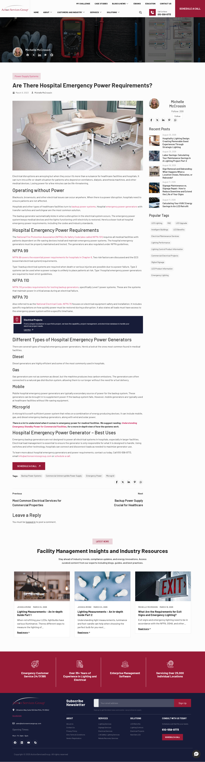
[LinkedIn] (129, 482)
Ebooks (137, 3)
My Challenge (83, 3)
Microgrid (110, 476)
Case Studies (101, 3)
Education (150, 3)
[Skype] (35, 742)
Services (94, 12)
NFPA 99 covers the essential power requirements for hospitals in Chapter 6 (52, 257)
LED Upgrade (181, 223)
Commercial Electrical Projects (164, 255)
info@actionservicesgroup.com (34, 456)
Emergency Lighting (160, 275)
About (46, 12)
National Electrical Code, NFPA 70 (54, 303)
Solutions (112, 12)
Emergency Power (94, 476)
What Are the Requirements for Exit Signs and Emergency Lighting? (160, 613)
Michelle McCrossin (38, 50)
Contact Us (165, 3)
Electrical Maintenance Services (165, 236)
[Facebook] (117, 482)
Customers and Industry (69, 12)
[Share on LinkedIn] (39, 55)
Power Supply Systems (26, 76)
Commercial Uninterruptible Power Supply (64, 476)
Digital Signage (157, 262)
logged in (31, 521)
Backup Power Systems (31, 476)
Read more (22, 632)
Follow (177, 116)
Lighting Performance (160, 242)
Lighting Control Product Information (167, 249)
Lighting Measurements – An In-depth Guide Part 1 (40, 613)
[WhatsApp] (141, 482)
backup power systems (84, 206)
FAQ (169, 223)
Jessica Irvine (24, 607)
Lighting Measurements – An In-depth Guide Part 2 (100, 613)
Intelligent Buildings (159, 229)
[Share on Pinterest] (45, 55)
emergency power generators (121, 206)
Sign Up (183, 703)
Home (36, 12)
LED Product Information (162, 268)
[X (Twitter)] (123, 482)
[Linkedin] (21, 742)
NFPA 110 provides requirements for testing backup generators (45, 287)
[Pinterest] (135, 482)
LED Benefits (178, 229)
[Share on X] (33, 55)
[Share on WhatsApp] (51, 55)
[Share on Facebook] (27, 55)
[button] (102, 541)
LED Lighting (156, 223)
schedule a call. (63, 456)
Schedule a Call (27, 466)
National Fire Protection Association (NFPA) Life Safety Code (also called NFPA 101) (60, 236)
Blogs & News (119, 3)
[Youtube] (28, 742)
